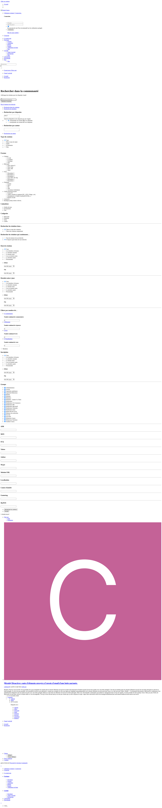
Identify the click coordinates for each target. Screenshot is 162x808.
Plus (8, 49)
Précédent (10, 779)
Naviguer (6, 40)
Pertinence (10, 520)
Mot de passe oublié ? (13, 32)
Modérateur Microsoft (12, 406)
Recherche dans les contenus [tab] (11, 107)
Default (10, 755)
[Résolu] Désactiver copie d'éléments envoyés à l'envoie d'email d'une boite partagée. (41, 683)
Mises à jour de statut (11, 142)
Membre (8, 396)
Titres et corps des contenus (13, 229)
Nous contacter (8, 758)
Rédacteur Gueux (10, 418)
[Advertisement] (81, 83)
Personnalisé (9, 259)
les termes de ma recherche (14, 238)
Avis (5, 330)
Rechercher (10, 53)
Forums (9, 41)
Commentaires (8, 313)
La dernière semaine (11, 252)
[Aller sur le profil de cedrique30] (82, 679)
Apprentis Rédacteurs (11, 393)
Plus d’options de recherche (8, 104)
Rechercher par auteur (10, 133)
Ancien (8, 389)
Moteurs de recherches (12, 413)
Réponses (7, 322)
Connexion (10, 29)
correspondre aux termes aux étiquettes (21, 120)
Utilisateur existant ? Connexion (13, 13)
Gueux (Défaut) (12, 757)
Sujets (7, 143)
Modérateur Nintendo (12, 408)
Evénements (9, 145)
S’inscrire (6, 35)
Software (24, 687)
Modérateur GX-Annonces (13, 403)
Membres (5, 349)
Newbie (8, 415)
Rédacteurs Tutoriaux (11, 420)
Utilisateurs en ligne (12, 47)
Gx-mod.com (7, 38)
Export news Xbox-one (10, 70)
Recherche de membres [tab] (10, 109)
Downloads (7, 58)
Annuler (6, 511)
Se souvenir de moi (12, 28)
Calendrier (10, 43)
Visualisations (8, 339)
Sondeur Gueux (10, 421)
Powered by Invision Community (19, 763)
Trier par (6, 517)
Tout (7, 140)
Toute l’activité (11, 52)
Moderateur (9, 401)
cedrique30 (7, 687)
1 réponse (10, 697)
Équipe (9, 46)
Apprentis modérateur (12, 391)
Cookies (6, 760)
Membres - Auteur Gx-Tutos (13, 399)
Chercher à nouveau (6, 101)
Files (7, 147)
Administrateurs (10, 387)
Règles (9, 44)
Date (8, 518)
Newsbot (8, 416)
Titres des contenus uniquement (14, 231)
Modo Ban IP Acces (11, 411)
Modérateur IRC (10, 404)
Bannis (8, 394)
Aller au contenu (5, 1)
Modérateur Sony (10, 409)
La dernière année (11, 257)
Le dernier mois (10, 254)
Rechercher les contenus (11, 509)
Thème (6, 753)
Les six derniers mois (11, 256)
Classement (7, 56)
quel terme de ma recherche (16, 239)
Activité (6, 50)
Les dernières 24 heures (12, 251)
